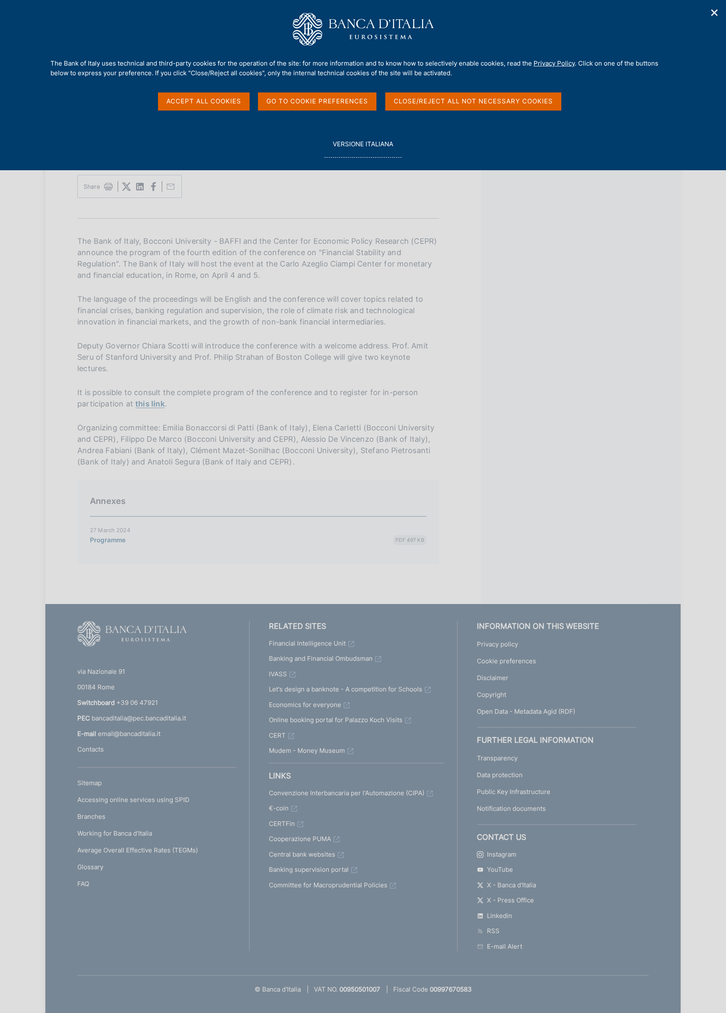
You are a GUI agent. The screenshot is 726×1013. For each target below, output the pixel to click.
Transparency (497, 758)
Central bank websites (302, 854)
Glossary (90, 867)
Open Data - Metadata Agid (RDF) (526, 711)
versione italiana (362, 149)
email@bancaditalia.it (129, 734)
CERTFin (282, 824)
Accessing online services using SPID (133, 800)
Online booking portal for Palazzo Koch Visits (335, 720)
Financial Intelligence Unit (307, 643)
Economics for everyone (305, 705)
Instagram (501, 854)
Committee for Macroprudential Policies (328, 885)
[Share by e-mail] (171, 187)
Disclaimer (492, 678)
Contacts (90, 749)
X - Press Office (510, 900)
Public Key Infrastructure (513, 792)
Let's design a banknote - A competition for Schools (345, 689)
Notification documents (511, 809)
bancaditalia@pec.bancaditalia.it (139, 718)
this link (150, 403)
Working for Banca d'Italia (114, 833)
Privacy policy (497, 644)
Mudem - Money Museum (307, 750)
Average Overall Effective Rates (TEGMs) (137, 850)
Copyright (491, 695)
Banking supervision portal (309, 869)
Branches (91, 816)
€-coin (279, 808)
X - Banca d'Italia (511, 885)
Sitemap (89, 783)
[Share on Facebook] (153, 187)
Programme (108, 540)
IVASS (278, 674)
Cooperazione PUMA (300, 839)
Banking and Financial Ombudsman (321, 658)
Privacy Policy (554, 63)
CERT (277, 735)
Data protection (500, 775)
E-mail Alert (504, 946)
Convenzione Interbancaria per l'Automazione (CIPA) (346, 793)
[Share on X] (126, 187)
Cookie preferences (506, 661)
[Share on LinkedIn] (140, 187)
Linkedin (499, 916)
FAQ (83, 884)
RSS (493, 931)
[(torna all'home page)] (132, 635)
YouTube (500, 869)
